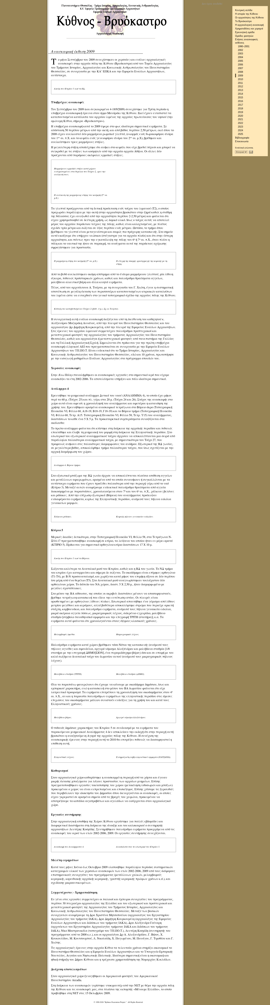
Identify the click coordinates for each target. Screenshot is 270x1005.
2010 (240, 79)
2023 (240, 126)
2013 (240, 90)
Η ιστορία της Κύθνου (246, 13)
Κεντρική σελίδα (243, 10)
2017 (240, 104)
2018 (240, 108)
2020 (240, 115)
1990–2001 (243, 46)
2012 (240, 86)
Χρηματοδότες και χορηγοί (249, 28)
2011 (240, 83)
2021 (240, 119)
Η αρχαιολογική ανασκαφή (249, 25)
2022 (240, 123)
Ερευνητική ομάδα (245, 32)
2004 (240, 57)
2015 (240, 97)
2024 (240, 130)
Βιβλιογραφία (242, 137)
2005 (240, 61)
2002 (240, 50)
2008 (240, 72)
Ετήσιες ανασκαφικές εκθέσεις (246, 41)
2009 (240, 75)
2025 (240, 134)
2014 (240, 93)
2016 (240, 101)
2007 (240, 68)
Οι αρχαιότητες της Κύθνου (249, 17)
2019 (240, 112)
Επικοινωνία (242, 141)
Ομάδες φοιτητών (244, 36)
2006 (240, 64)
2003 (240, 53)
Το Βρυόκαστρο (243, 21)
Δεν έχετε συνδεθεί (212, 3)
